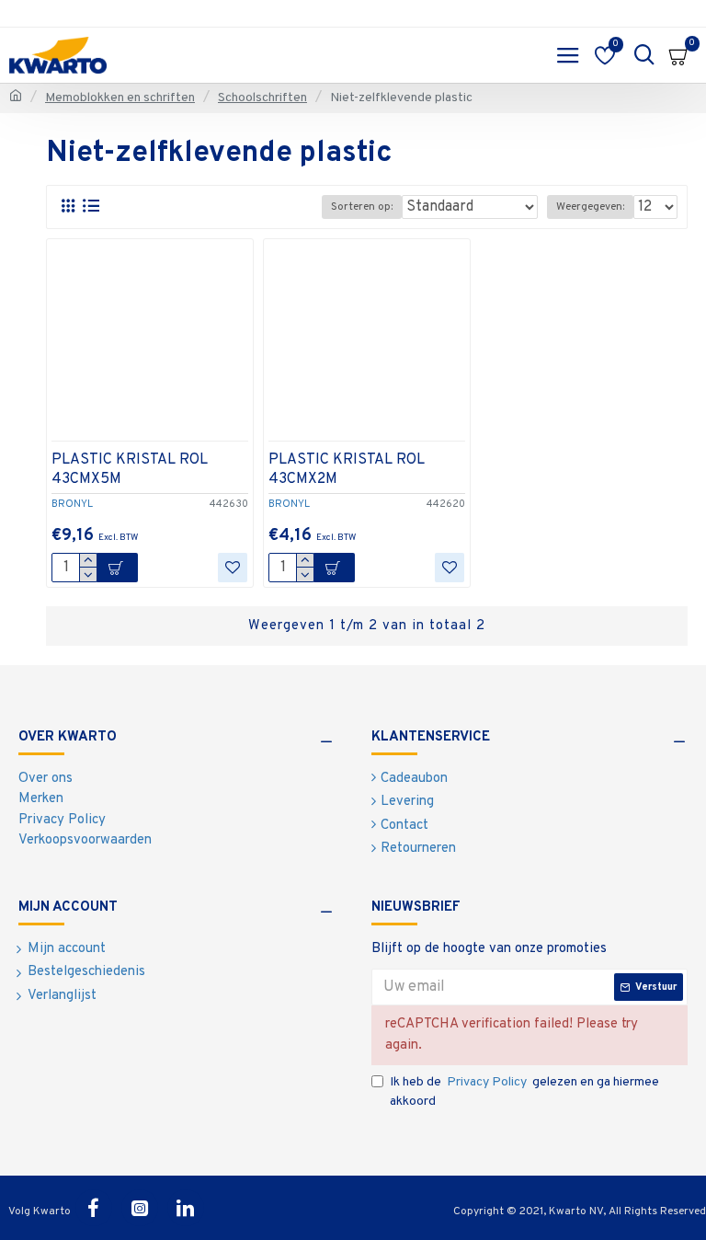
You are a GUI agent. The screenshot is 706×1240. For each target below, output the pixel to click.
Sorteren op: (362, 207)
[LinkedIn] (185, 1207)
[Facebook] (93, 1207)
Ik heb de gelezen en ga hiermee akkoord (524, 1091)
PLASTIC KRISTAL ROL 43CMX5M (129, 469)
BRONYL (72, 504)
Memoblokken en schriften (120, 98)
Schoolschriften (262, 98)
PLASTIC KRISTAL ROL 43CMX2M (346, 469)
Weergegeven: (590, 207)
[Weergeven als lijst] (90, 206)
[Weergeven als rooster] (67, 206)
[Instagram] (139, 1207)
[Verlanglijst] (232, 567)
